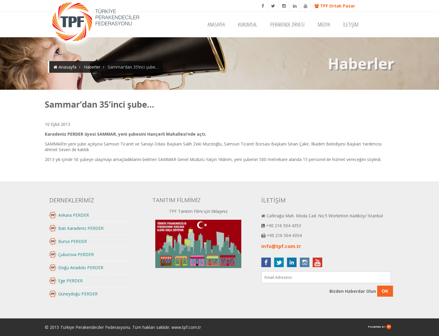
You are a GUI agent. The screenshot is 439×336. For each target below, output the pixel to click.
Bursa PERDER (72, 241)
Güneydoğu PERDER (78, 294)
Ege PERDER (70, 281)
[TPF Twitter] (273, 6)
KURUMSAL (247, 24)
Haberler (92, 67)
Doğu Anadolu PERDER (80, 267)
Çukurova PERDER (76, 254)
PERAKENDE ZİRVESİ (287, 24)
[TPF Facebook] (263, 6)
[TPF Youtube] (306, 6)
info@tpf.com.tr (281, 246)
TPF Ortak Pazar (337, 6)
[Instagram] (284, 6)
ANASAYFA (216, 24)
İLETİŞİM (350, 24)
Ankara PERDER (73, 215)
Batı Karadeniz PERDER (81, 228)
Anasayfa (66, 67)
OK (385, 291)
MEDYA (324, 24)
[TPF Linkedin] (295, 6)
